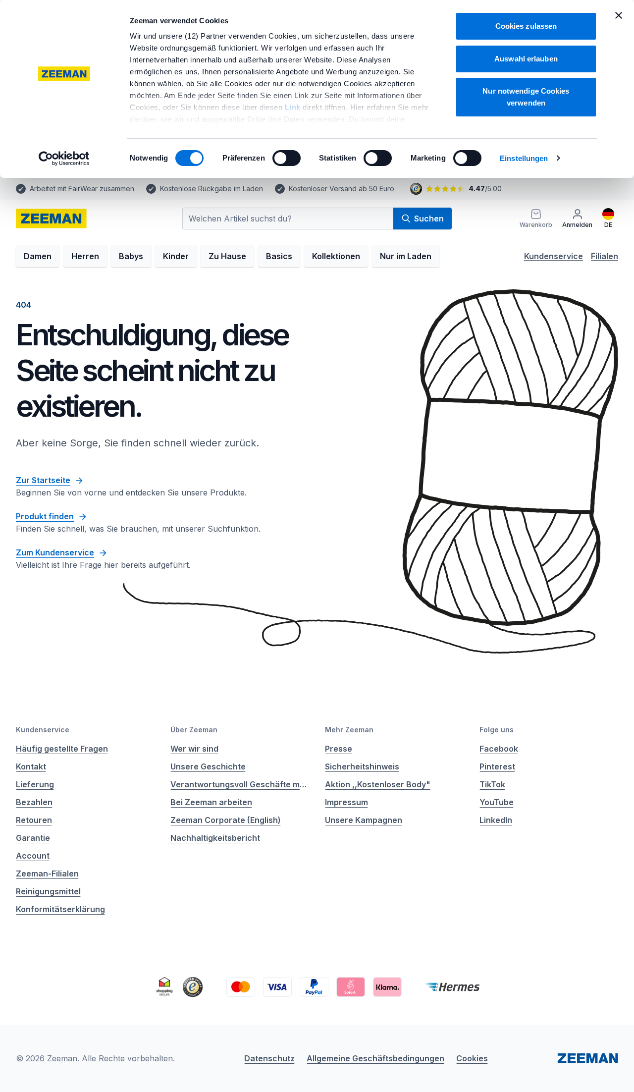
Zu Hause (227, 256)
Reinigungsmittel (48, 891)
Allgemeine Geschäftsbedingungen (375, 1058)
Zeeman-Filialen (47, 873)
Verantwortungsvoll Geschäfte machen (239, 784)
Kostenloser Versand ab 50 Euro (341, 188)
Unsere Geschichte (208, 766)
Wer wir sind (194, 749)
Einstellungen (524, 158)
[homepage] (51, 218)
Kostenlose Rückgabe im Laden (211, 188)
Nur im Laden (405, 256)
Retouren (34, 820)
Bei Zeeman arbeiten (211, 802)
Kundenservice (553, 256)
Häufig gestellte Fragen (62, 749)
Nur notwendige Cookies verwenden (525, 97)
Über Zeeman (193, 729)
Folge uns (496, 729)
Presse (338, 749)
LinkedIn (495, 820)
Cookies (472, 1058)
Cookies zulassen (526, 26)
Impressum (346, 802)
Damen (38, 256)
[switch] (286, 158)
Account (33, 856)
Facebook (498, 749)
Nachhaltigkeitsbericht (215, 838)
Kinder (176, 256)
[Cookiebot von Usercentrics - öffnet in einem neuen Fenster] (64, 158)
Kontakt (31, 766)
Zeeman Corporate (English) (225, 820)
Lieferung (35, 784)
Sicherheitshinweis (362, 766)
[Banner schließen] (618, 15)
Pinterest (497, 766)
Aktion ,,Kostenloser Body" (377, 784)
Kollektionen (336, 256)
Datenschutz (269, 1058)
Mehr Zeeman (349, 729)
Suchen (429, 218)
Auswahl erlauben (526, 59)
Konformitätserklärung (60, 909)
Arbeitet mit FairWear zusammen (82, 188)
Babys (131, 256)
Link (294, 107)
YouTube (496, 802)
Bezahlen (34, 802)
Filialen (604, 256)
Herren (85, 256)
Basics (279, 256)
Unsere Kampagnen (363, 820)
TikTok (492, 784)
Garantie (33, 838)
